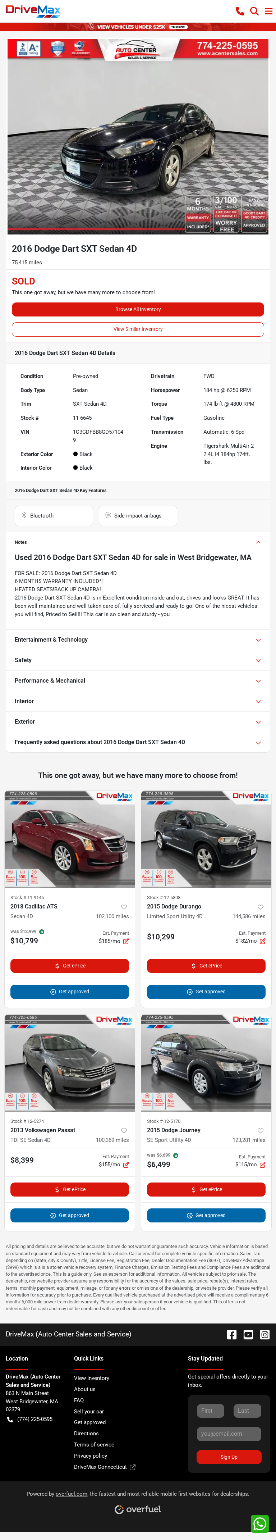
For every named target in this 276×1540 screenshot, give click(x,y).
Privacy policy (90, 1456)
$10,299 (161, 937)
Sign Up (229, 1457)
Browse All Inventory (138, 309)
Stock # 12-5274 (27, 1121)
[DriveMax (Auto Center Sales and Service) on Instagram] (262, 1334)
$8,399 (22, 1160)
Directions (86, 1433)
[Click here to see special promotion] (138, 26)
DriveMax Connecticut (100, 1467)
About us (85, 1389)
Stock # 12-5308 (163, 897)
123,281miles (249, 1140)
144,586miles (249, 916)
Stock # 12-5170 (163, 1121)
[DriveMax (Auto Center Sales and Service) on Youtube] (245, 1334)
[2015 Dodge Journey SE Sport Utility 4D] (206, 1063)
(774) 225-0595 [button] (34, 1419)
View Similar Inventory (138, 329)
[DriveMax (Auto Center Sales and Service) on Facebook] (229, 1334)
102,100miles (112, 916)
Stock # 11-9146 (27, 897)
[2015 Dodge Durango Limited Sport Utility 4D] (206, 839)
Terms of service (94, 1444)
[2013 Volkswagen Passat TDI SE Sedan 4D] (70, 1063)
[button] (240, 11)
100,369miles (112, 1140)
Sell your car (89, 1411)
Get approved (74, 991)
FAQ (79, 1400)
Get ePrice (74, 966)
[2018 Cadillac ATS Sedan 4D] (70, 839)
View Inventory (91, 1378)
